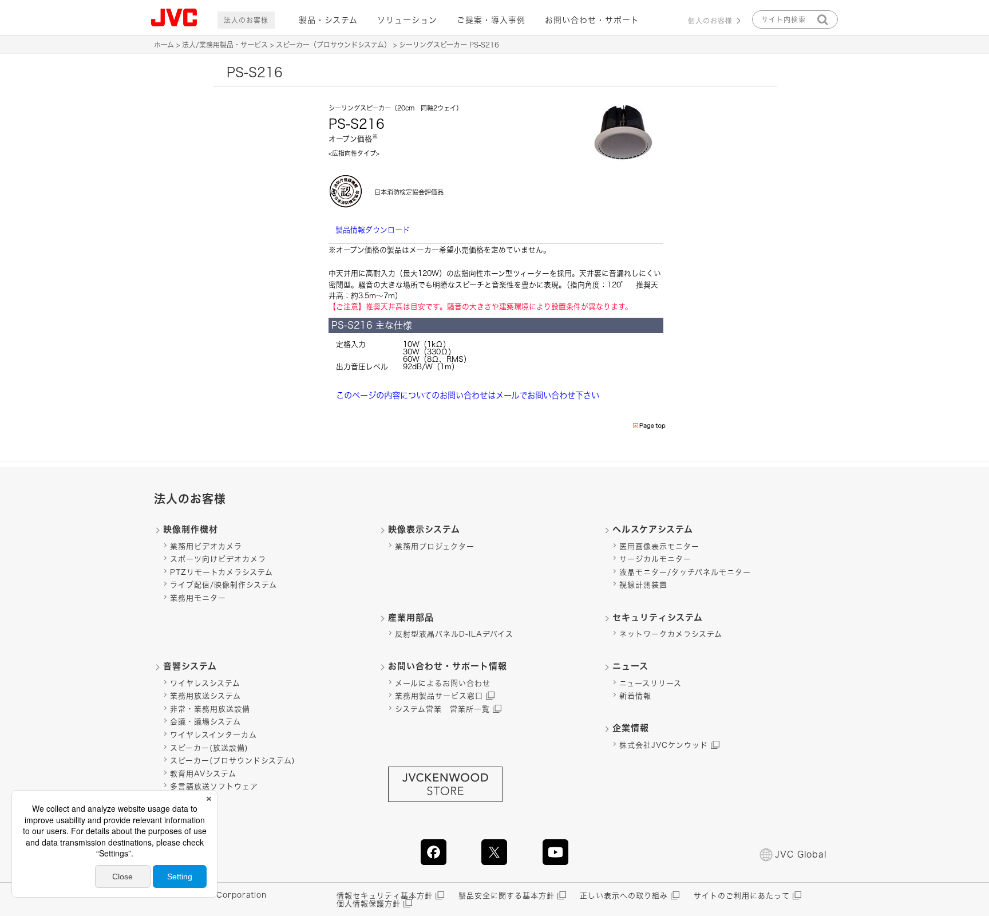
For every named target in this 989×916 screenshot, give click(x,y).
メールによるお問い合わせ (442, 683)
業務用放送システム (205, 696)
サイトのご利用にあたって (742, 895)
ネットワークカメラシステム (670, 634)
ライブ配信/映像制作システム (223, 585)
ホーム (164, 44)
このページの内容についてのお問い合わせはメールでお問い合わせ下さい (467, 395)
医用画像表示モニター (659, 546)
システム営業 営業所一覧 (442, 709)
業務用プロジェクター (434, 546)
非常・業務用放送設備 (210, 709)
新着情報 (635, 696)
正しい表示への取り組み (624, 895)
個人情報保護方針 (369, 903)
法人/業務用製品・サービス (225, 44)
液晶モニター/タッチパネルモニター (685, 572)
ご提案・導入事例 (491, 20)
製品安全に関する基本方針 (506, 895)
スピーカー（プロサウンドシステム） (333, 44)
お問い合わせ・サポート (592, 20)
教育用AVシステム (203, 773)
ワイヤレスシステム (205, 683)
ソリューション (407, 20)
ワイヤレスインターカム (213, 735)
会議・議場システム (205, 721)
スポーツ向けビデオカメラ (218, 559)
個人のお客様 (710, 20)
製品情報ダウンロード (372, 230)
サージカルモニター (655, 559)
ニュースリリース (650, 683)
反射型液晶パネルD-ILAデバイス (454, 634)
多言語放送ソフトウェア (214, 786)
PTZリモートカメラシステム (221, 572)
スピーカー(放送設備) (209, 748)
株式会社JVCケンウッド (663, 745)
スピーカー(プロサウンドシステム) (232, 760)
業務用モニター (198, 598)
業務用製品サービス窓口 (439, 696)
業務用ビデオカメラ (206, 546)
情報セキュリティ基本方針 (385, 895)
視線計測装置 (643, 585)
